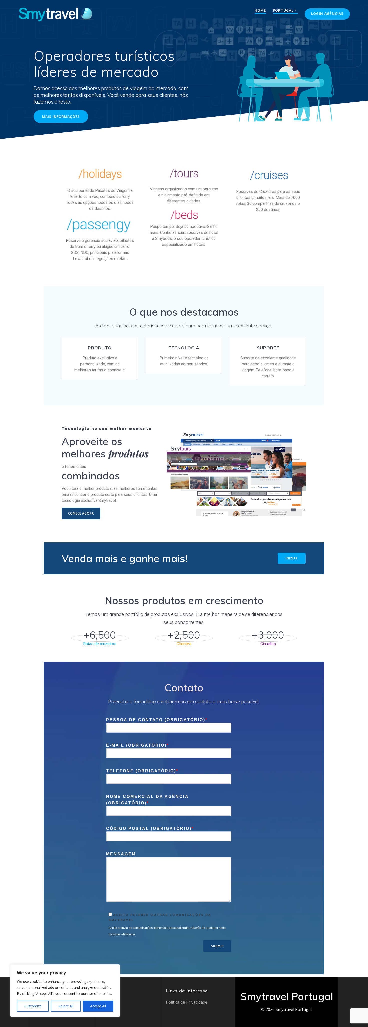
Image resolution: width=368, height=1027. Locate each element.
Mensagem (121, 854)
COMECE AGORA (81, 513)
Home (260, 10)
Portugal (283, 10)
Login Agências (327, 13)
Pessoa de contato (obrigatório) (157, 720)
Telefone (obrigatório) (142, 771)
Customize (33, 1006)
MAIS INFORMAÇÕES (61, 116)
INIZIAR (292, 558)
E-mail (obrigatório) (137, 745)
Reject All (65, 1006)
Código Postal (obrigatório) (150, 828)
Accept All (98, 1006)
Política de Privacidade (186, 1002)
